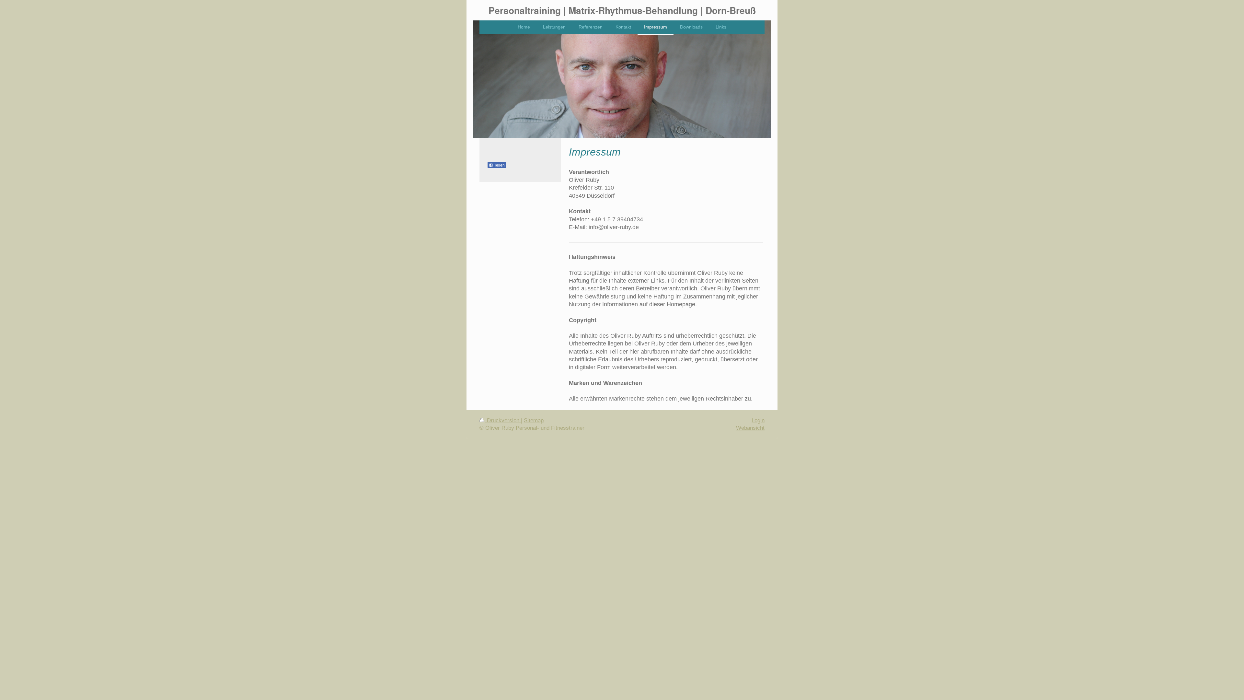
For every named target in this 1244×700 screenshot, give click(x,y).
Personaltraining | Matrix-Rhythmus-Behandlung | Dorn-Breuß (622, 10)
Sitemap (534, 420)
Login (758, 420)
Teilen (499, 165)
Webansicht (750, 428)
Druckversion (503, 420)
